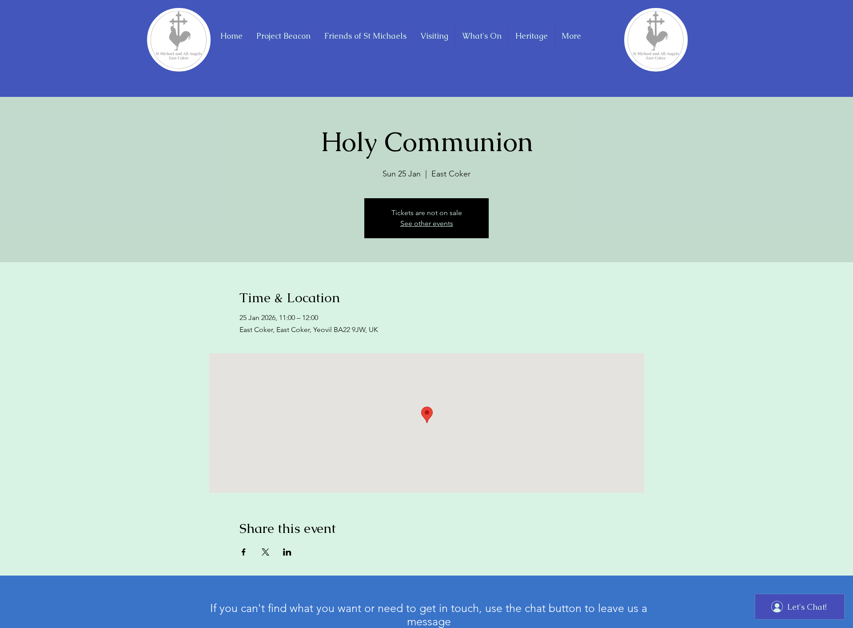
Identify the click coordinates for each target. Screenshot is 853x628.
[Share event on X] (265, 552)
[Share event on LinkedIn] (287, 552)
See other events (426, 223)
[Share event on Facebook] (243, 552)
